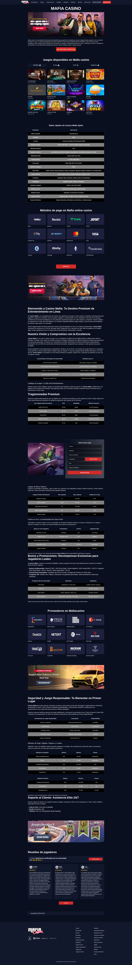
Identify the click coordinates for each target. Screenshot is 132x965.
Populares (36, 65)
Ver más (66, 903)
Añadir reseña (95, 859)
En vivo (55, 65)
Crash (74, 65)
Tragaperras (94, 65)
